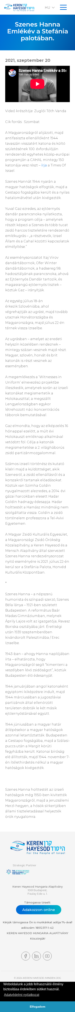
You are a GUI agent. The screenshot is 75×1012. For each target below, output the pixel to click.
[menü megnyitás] (63, 7)
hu (47, 8)
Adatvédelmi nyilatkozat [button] (21, 995)
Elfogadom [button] (37, 1006)
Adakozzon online (38, 910)
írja (44, 165)
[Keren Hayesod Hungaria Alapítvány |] (37, 848)
